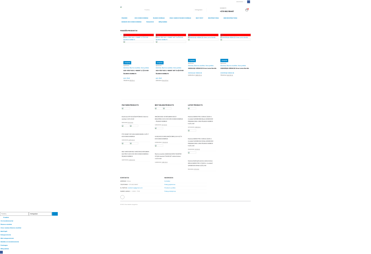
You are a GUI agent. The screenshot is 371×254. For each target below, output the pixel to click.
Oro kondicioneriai (141, 18)
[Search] (210, 10)
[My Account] (238, 10)
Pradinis (124, 18)
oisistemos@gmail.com (135, 188)
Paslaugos (150, 22)
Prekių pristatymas (170, 191)
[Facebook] (248, 1)
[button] (1, 211)
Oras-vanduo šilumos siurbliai (180, 18)
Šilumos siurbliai (159, 18)
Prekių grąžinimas (169, 184)
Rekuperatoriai (213, 18)
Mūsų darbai (163, 22)
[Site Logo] (128, 10)
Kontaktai (167, 181)
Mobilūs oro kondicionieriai (131, 22)
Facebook (122, 197)
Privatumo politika (169, 188)
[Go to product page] (136, 111)
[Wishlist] (242, 10)
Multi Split (199, 18)
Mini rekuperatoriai (230, 18)
